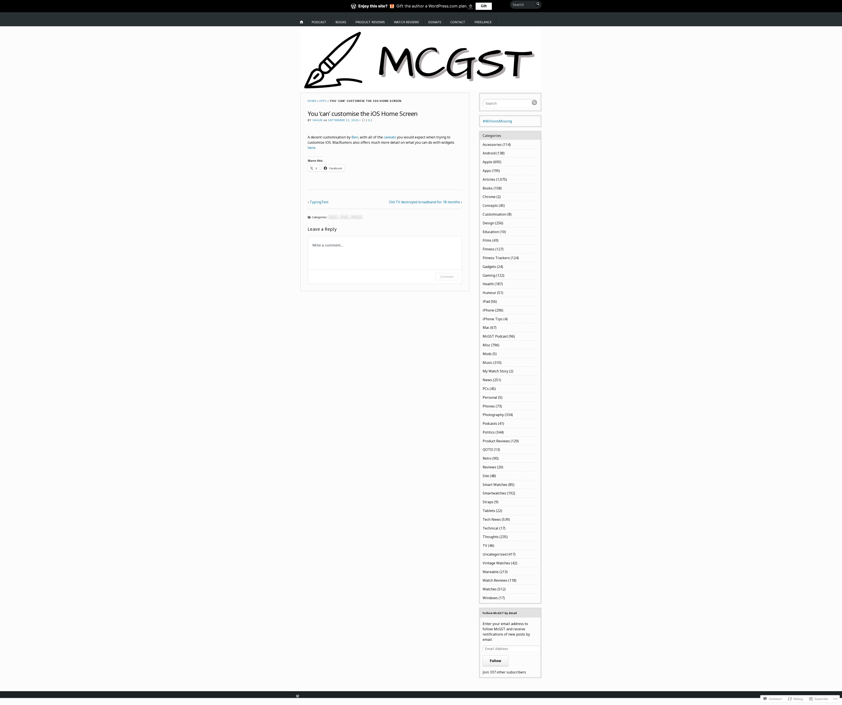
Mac (486, 327)
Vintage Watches (496, 563)
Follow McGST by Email (500, 613)
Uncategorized (495, 554)
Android (489, 153)
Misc (486, 345)
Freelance (483, 22)
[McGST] (421, 60)
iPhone (356, 217)
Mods (487, 353)
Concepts (490, 205)
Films (487, 240)
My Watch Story (495, 371)
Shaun (317, 120)
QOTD (488, 449)
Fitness (488, 249)
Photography (493, 414)
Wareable (491, 571)
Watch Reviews (406, 22)
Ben (354, 137)
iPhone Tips (493, 319)
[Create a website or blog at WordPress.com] (297, 696)
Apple (487, 161)
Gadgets (489, 266)
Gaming (489, 275)
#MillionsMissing (497, 121)
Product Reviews (370, 22)
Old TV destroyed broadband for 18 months (424, 202)
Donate (434, 22)
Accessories (492, 144)
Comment (447, 276)
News (487, 379)
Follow (495, 660)
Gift (484, 6)
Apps (323, 101)
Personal (490, 397)
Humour (489, 292)
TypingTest (319, 202)
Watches (490, 589)
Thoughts (491, 536)
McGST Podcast (495, 336)
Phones (489, 406)
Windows (490, 597)
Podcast (319, 22)
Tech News (492, 519)
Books (340, 22)
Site (486, 475)
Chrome (489, 196)
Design (488, 223)
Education (491, 231)
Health (488, 284)
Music (487, 362)
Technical (490, 528)
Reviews (489, 467)
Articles (489, 179)
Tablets (489, 510)
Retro (487, 458)
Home (312, 101)
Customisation (495, 214)
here (311, 147)
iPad (344, 217)
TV (485, 545)
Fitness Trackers (496, 257)
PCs (486, 388)
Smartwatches (494, 493)
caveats (390, 137)
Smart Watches (495, 484)
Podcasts (490, 423)
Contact (457, 22)
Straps (488, 502)
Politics (489, 432)
